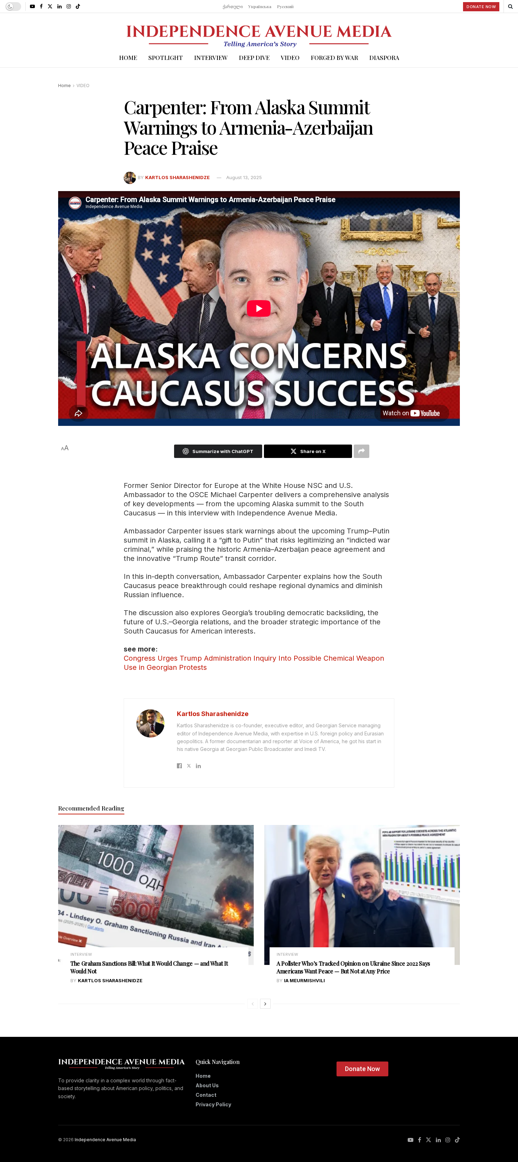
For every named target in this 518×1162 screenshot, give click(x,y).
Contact (206, 1095)
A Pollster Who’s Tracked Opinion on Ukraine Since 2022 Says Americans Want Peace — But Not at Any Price (353, 967)
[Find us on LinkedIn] (59, 6)
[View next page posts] (265, 1004)
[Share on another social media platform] (361, 451)
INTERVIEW (211, 57)
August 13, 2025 (244, 177)
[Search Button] (510, 6)
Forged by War (334, 57)
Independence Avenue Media (105, 1139)
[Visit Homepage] (259, 30)
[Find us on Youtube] (32, 6)
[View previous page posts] (252, 1004)
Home (128, 57)
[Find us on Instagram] (69, 6)
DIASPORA (384, 57)
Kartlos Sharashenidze (177, 177)
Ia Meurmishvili (304, 980)
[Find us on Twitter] (50, 6)
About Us (207, 1085)
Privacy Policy (213, 1104)
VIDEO (290, 57)
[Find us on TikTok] (78, 6)
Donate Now (481, 6)
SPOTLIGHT (165, 57)
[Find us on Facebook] (41, 6)
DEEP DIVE (254, 57)
